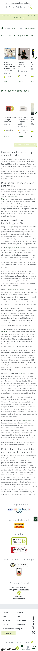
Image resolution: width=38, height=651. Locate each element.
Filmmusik (4, 199)
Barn (20, 374)
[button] (22, 648)
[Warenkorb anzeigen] (34, 649)
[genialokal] (10, 649)
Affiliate (20, 629)
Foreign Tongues (7, 120)
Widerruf (8, 633)
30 (7, 308)
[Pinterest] (33, 623)
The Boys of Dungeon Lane (23, 121)
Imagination (27, 420)
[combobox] (16, 642)
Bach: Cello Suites (22, 67)
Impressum (6, 621)
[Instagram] (33, 628)
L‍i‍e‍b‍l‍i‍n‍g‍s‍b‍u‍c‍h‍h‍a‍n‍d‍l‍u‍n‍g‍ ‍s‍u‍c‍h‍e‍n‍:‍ (17, 3)
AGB (18, 617)
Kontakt (5, 613)
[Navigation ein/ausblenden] (28, 648)
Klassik (11, 197)
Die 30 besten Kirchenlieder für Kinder (9, 68)
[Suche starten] (32, 642)
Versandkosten (24, 590)
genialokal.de (8, 16)
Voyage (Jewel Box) (12, 248)
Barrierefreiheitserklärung (9, 629)
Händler (5, 625)
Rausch (14, 350)
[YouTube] (33, 633)
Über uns (20, 613)
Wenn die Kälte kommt (16, 290)
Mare (13, 397)
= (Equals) (13, 271)
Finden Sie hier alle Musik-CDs (25, 145)
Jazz (16, 197)
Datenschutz (21, 621)
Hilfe (4, 617)
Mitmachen (21, 625)
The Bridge (9, 227)
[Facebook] (33, 618)
